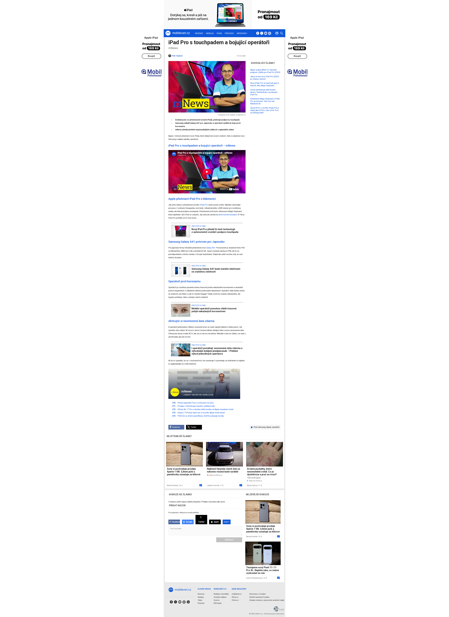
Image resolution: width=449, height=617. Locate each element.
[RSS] (188, 603)
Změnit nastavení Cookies (259, 597)
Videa (219, 33)
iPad (255, 427)
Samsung (262, 427)
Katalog (210, 33)
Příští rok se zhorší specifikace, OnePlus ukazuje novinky (200, 416)
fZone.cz (235, 600)
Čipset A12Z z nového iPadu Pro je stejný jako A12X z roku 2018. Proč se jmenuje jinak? (264, 110)
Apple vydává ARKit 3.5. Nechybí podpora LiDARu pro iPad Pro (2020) (265, 71)
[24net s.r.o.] (279, 611)
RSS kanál (217, 603)
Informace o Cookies (257, 594)
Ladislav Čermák (213, 485)
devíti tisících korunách (227, 215)
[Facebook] (257, 33)
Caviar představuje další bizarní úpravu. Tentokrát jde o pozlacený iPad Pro (263, 92)
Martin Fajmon (252, 485)
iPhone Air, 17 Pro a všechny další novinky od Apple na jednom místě (205, 409)
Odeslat (229, 540)
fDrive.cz (235, 597)
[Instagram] (269, 33)
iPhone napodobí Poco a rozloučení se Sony (195, 403)
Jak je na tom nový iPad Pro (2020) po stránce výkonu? (264, 77)
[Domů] (177, 33)
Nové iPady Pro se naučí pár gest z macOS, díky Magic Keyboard (264, 84)
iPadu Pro (204, 205)
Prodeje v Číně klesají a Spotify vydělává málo (196, 406)
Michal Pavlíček (172, 485)
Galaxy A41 (210, 248)
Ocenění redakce (220, 597)
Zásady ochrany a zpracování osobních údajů (266, 600)
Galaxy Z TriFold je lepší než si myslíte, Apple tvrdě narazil (201, 413)
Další (226, 522)
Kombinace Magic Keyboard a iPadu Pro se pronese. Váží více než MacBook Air (265, 101)
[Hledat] (281, 34)
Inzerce (216, 600)
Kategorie (241, 33)
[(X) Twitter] (261, 33)
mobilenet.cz (237, 594)
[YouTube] (265, 33)
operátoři (275, 427)
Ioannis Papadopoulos (254, 578)
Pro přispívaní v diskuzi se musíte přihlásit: (183, 513)
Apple (268, 427)
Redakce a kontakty (221, 594)
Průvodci (229, 33)
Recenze (199, 33)
